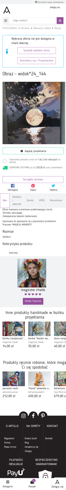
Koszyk (32, 486)
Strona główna (10, 28)
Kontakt (49, 438)
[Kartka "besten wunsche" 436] (39, 329)
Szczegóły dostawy (33, 179)
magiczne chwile (10, 342)
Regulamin (9, 438)
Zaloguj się (57, 486)
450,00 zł (34, 396)
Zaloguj (28, 451)
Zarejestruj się (31, 447)
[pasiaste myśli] (14, 378)
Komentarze (56, 200)
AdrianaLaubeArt (36, 392)
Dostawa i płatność (17, 201)
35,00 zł (33, 346)
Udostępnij (13, 190)
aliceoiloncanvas (10, 392)
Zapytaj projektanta (35, 151)
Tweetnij (53, 190)
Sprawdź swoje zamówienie (50, 2)
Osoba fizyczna (33, 301)
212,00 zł (9, 396)
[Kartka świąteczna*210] (14, 329)
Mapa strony (10, 447)
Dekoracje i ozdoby (42, 28)
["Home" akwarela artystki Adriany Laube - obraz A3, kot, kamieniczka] (39, 378)
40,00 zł (59, 346)
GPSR (42, 200)
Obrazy (57, 28)
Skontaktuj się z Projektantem (37, 61)
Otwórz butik (31, 438)
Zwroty (30, 200)
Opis (5, 200)
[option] (14, 335)
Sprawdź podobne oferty (37, 50)
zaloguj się (55, 7)
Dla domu (25, 28)
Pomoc (7, 443)
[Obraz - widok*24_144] (34, 113)
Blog (27, 443)
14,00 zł (8, 346)
